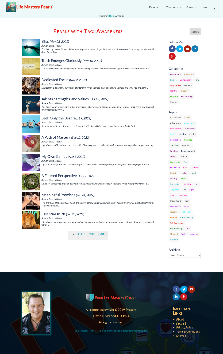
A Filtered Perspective (59, 175)
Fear (186, 162)
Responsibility (186, 217)
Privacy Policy (184, 327)
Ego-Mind (186, 145)
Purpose (174, 96)
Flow (196, 79)
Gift (185, 167)
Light (191, 189)
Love (172, 195)
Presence (174, 211)
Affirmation (175, 123)
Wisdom (174, 239)
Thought (174, 234)
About (180, 319)
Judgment (174, 189)
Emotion (174, 151)
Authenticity (175, 128)
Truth (183, 234)
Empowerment (188, 151)
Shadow (173, 102)
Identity (173, 90)
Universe (194, 234)
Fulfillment (175, 167)
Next (91, 233)
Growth (173, 173)
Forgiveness (175, 85)
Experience (175, 162)
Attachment (189, 123)
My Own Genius (54, 156)
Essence (183, 156)
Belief (172, 134)
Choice (173, 79)
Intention (187, 184)
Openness (182, 195)
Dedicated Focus (54, 79)
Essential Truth (53, 214)
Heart (193, 173)
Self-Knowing (176, 228)
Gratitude (194, 167)
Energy (173, 156)
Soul (188, 228)
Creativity (174, 145)
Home (111, 16)
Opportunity (176, 200)
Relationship (187, 96)
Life (184, 189)
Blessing (182, 134)
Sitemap (181, 335)
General (188, 85)
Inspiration (175, 184)
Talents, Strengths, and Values (65, 99)
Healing (183, 173)
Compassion (185, 79)
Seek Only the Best (56, 118)
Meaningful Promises (58, 195)
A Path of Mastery (55, 137)
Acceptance (175, 74)
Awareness (189, 74)
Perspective (175, 206)
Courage (188, 139)
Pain (187, 200)
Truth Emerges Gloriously (61, 60)
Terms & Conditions (188, 331)
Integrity (184, 90)
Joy (196, 184)
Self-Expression (177, 223)
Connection (175, 139)
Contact (181, 323)
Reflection (186, 211)
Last (101, 233)
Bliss (45, 41)
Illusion (183, 178)
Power (187, 206)
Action (187, 117)
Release (173, 217)
